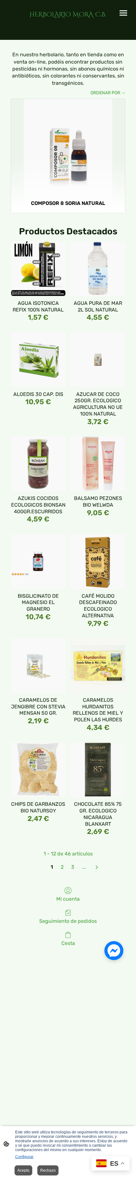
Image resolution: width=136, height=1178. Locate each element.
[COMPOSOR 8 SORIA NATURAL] (68, 147)
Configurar (24, 1157)
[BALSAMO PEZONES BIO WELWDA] (98, 463)
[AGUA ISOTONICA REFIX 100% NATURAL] (38, 268)
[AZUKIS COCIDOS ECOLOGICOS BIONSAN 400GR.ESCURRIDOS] (38, 463)
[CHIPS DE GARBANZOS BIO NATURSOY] (38, 770)
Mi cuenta (68, 899)
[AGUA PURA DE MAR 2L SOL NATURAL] (98, 268)
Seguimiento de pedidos (68, 921)
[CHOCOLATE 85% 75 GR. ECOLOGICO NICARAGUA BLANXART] (98, 770)
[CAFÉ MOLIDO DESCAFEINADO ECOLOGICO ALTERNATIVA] (98, 561)
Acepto (23, 1170)
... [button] (84, 867)
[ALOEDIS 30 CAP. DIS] (38, 359)
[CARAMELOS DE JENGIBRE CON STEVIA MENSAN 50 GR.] (38, 665)
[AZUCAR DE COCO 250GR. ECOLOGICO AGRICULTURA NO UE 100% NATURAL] (98, 359)
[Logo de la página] (68, 22)
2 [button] (62, 867)
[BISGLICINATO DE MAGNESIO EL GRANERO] (38, 561)
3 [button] (72, 867)
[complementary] (110, 1164)
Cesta (68, 943)
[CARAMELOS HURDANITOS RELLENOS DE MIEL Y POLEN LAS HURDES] (98, 665)
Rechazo (48, 1170)
